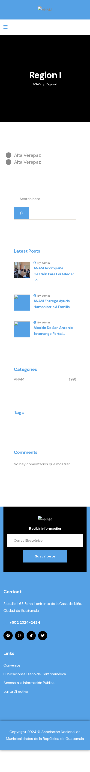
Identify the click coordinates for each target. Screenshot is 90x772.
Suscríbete (45, 556)
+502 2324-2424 (24, 622)
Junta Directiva (15, 691)
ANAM (19, 379)
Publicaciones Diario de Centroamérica (34, 674)
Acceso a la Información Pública (28, 682)
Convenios (12, 665)
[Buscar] (21, 213)
